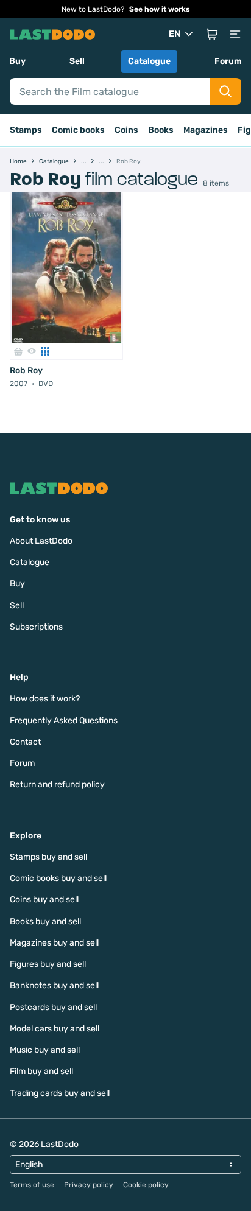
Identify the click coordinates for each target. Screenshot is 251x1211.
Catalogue (149, 61)
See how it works (159, 9)
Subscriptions (36, 627)
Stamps (26, 130)
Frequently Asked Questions (64, 720)
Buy (17, 61)
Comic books (78, 130)
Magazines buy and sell (54, 943)
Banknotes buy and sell (54, 985)
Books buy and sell (45, 921)
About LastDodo (41, 541)
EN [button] (174, 34)
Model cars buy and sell (54, 1028)
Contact (25, 742)
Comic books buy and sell (58, 878)
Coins (126, 130)
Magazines (205, 130)
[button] (212, 34)
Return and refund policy (57, 784)
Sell (77, 61)
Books (161, 130)
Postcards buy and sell (53, 1007)
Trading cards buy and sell (60, 1093)
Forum (228, 61)
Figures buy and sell (48, 964)
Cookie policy (146, 1185)
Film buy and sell (41, 1071)
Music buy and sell (45, 1050)
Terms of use (32, 1185)
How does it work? (45, 698)
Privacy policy (88, 1185)
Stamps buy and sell (48, 857)
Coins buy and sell (44, 899)
